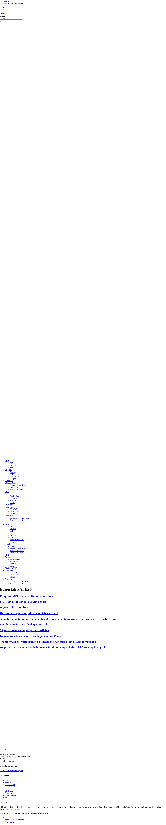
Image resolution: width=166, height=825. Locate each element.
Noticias (13, 500)
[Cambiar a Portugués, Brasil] (6, 7)
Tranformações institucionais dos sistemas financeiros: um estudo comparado (48, 641)
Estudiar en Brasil (16, 489)
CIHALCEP (14, 511)
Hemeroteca (14, 498)
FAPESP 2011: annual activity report (23, 601)
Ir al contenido (5, 1)
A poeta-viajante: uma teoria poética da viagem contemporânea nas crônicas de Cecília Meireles (60, 618)
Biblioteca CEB (11, 505)
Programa (8, 470)
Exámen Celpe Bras (17, 485)
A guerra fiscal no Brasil (15, 607)
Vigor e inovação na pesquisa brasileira (24, 630)
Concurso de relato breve (19, 518)
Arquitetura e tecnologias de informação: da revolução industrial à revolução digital (52, 647)
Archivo (8, 494)
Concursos (9, 516)
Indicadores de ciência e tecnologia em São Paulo (30, 636)
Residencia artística (17, 520)
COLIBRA (14, 509)
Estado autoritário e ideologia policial (23, 624)
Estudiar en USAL (17, 487)
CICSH (13, 514)
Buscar (2, 14)
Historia (13, 465)
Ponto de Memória (17, 476)
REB (7, 492)
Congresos (9, 507)
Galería (12, 503)
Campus (13, 478)
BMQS (12, 474)
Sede (11, 467)
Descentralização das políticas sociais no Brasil (29, 613)
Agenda (13, 472)
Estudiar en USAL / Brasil (10, 482)
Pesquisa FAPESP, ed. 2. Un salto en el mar (27, 596)
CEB (7, 461)
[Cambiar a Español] (6, 10)
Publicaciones (15, 496)
